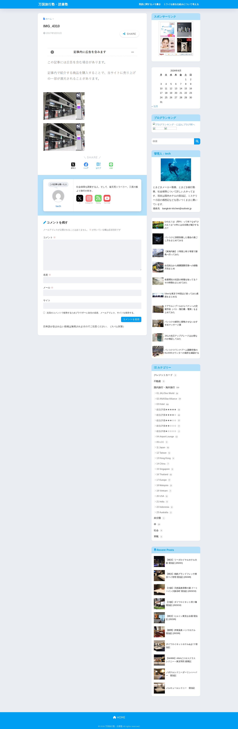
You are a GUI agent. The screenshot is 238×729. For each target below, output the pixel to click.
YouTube (107, 203)
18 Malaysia (164, 485)
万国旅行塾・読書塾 (53, 4)
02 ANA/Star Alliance (168, 399)
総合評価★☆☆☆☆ (167, 431)
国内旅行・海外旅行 (166, 387)
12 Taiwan (163, 453)
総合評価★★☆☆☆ (168, 426)
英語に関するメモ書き (150, 4)
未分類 (159, 518)
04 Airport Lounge (167, 436)
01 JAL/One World (167, 393)
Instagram (89, 203)
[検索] (197, 141)
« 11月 (155, 106)
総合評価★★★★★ (168, 409)
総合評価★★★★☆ (168, 415)
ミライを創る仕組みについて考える (181, 4)
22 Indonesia (164, 507)
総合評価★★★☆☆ (168, 420)
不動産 (159, 381)
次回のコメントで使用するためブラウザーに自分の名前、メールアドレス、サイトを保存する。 (91, 313)
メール (48, 287)
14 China (162, 464)
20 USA (161, 496)
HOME (120, 717)
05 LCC (161, 442)
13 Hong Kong (165, 458)
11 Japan (162, 447)
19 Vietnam (163, 491)
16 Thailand (164, 474)
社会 (158, 530)
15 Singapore (164, 469)
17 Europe (163, 480)
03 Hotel (162, 404)
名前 (47, 275)
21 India (161, 501)
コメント (49, 237)
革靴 (158, 536)
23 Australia (163, 512)
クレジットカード (165, 375)
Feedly (98, 203)
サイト (46, 300)
